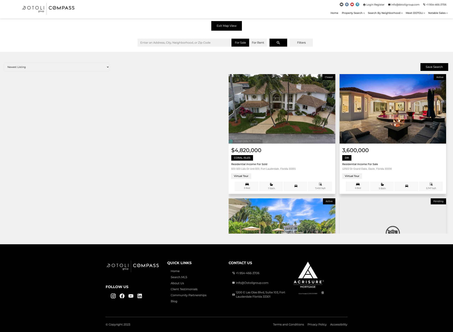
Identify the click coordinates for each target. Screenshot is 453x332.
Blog (174, 301)
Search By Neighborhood (384, 13)
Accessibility (338, 324)
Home (334, 13)
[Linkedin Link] (357, 4)
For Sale (240, 42)
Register (379, 4)
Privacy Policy (317, 324)
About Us (177, 283)
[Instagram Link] (341, 4)
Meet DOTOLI (414, 13)
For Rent (258, 42)
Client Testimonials (184, 289)
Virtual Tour (241, 176)
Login (370, 4)
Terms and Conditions (288, 324)
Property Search (352, 13)
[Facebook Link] (347, 4)
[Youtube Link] (352, 4)
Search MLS (179, 277)
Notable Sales (437, 13)
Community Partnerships (189, 295)
